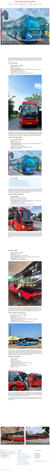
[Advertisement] (25, 51)
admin (5, 42)
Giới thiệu (18, 452)
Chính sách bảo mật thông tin (21, 454)
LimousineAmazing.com (25, 1)
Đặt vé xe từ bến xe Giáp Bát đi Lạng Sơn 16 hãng (19, 180)
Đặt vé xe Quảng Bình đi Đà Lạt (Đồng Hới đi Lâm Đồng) (20, 184)
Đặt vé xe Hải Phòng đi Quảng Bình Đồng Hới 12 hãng (19, 183)
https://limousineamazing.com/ (6, 457)
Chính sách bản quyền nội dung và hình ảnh (24, 456)
